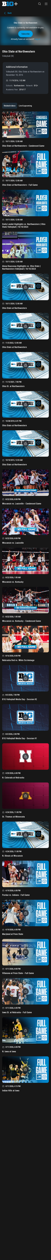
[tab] (9, 106)
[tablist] (17, 106)
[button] (39, 4)
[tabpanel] (25, 602)
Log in (37, 39)
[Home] (10, 4)
